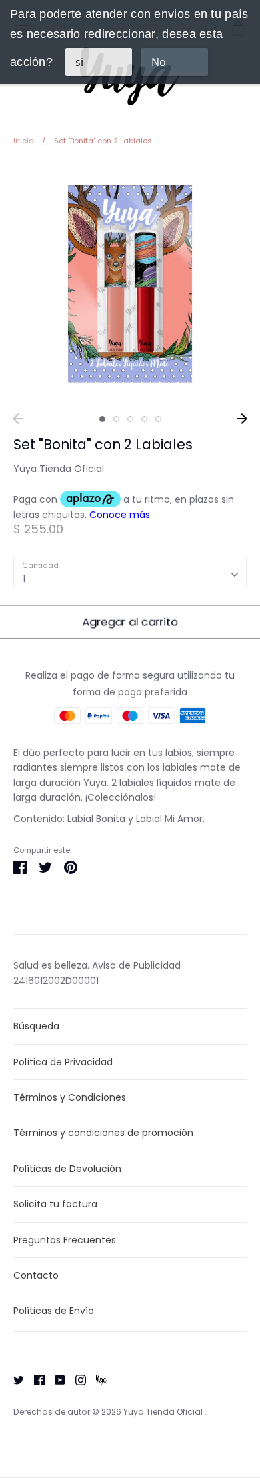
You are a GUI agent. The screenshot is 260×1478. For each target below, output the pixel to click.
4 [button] (144, 419)
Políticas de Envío (53, 1310)
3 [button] (130, 419)
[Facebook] (34, 1379)
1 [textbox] (24, 578)
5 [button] (158, 419)
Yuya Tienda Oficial (58, 468)
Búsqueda (36, 1026)
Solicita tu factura (55, 1204)
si (79, 62)
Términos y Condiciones (69, 1097)
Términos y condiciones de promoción (103, 1132)
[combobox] (130, 572)
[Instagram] (75, 1379)
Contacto (36, 1275)
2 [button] (116, 419)
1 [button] (102, 419)
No (158, 62)
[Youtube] (55, 1379)
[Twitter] (13, 1379)
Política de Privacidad (63, 1062)
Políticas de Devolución (67, 1168)
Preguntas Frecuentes (64, 1240)
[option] (130, 284)
